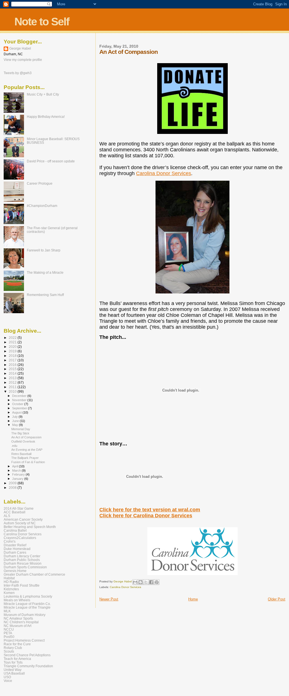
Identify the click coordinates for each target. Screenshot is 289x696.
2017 (13, 360)
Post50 (9, 636)
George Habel (20, 48)
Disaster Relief (15, 545)
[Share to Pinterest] (156, 582)
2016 (13, 364)
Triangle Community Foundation (28, 666)
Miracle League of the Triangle (27, 607)
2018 (13, 355)
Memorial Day (20, 429)
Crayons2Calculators (20, 538)
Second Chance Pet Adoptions (27, 655)
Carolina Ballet (15, 530)
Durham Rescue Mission (22, 563)
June (16, 421)
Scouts (9, 651)
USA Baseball (14, 673)
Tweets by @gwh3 (18, 73)
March (17, 470)
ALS (7, 516)
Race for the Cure (17, 644)
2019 (13, 351)
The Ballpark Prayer (25, 457)
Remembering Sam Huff (45, 295)
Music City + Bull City (43, 94)
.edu (14, 445)
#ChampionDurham (42, 205)
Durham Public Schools (22, 560)
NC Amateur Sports (18, 618)
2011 (13, 387)
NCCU (9, 629)
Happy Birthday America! (46, 116)
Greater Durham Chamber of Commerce (34, 574)
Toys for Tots (13, 662)
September (20, 408)
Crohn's (10, 541)
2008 (13, 487)
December (19, 395)
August (17, 412)
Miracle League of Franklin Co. (27, 604)
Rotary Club (13, 647)
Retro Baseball (21, 454)
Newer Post (108, 599)
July (15, 416)
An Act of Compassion (26, 437)
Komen (9, 593)
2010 (13, 391)
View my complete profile (23, 60)
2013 (13, 378)
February (19, 474)
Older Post (276, 599)
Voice (8, 680)
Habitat (9, 578)
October (18, 404)
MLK (7, 611)
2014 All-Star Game (19, 508)
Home (193, 599)
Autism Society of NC (20, 523)
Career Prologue (39, 183)
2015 (13, 369)
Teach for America (17, 658)
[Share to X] (146, 582)
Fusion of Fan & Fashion (28, 462)
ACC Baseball (14, 512)
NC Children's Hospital (21, 622)
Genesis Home (15, 571)
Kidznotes (11, 589)
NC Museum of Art (17, 625)
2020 (13, 346)
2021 (13, 342)
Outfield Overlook (23, 441)
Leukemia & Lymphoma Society (28, 596)
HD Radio (11, 582)
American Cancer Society (23, 519)
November (19, 400)
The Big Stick (20, 433)
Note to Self (41, 22)
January (18, 478)
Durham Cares (15, 552)
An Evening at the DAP (26, 449)
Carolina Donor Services (163, 173)
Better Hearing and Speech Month (30, 527)
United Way (12, 669)
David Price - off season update (51, 161)
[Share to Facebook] (151, 582)
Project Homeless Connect (24, 640)
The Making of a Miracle (45, 272)
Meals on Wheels (17, 600)
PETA (8, 633)
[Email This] (135, 582)
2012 (13, 382)
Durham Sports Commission (25, 567)
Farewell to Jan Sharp (43, 250)
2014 (13, 373)
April (15, 466)
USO (7, 677)
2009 (13, 483)
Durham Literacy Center (22, 556)
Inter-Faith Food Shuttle (22, 585)
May (15, 425)
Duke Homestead (17, 549)
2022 (13, 337)
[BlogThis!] (140, 582)
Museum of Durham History (24, 615)
